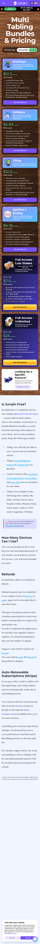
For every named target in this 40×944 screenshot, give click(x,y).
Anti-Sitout (32, 474)
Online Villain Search (15, 478)
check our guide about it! (14, 526)
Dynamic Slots (23, 465)
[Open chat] (35, 939)
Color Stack (16, 482)
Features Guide (23, 387)
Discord (29, 596)
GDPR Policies (12, 933)
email (4, 600)
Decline (12, 938)
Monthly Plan (9, 50)
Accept (27, 938)
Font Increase (31, 478)
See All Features (20, 102)
